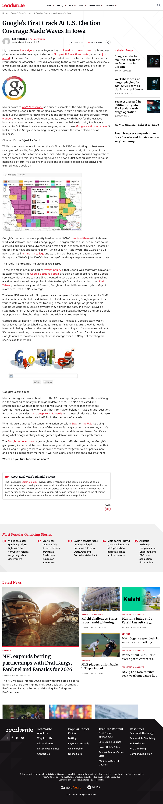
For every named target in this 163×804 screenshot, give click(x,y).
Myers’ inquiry (52, 270)
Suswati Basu (9, 675)
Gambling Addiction (141, 753)
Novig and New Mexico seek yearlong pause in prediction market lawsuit (141, 675)
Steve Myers (26, 50)
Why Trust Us (44, 738)
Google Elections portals (45, 273)
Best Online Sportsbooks (106, 734)
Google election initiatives (91, 126)
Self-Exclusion (137, 743)
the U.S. (87, 423)
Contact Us (43, 753)
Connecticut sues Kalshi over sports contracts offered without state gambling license (139, 660)
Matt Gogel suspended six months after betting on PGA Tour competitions (140, 642)
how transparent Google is (46, 413)
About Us (42, 733)
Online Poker (75, 748)
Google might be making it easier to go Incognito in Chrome (127, 61)
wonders (7, 118)
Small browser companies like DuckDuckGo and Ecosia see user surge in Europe (137, 137)
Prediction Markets (92, 615)
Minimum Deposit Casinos (109, 762)
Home (5, 13)
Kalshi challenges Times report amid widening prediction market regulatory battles (100, 624)
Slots (71, 5)
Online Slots (75, 753)
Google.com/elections (20, 441)
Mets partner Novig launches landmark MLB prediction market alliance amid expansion (118, 548)
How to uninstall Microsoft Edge (137, 124)
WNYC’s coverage (32, 107)
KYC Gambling (138, 748)
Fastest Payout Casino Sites (111, 754)
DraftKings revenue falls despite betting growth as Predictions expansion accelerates (51, 551)
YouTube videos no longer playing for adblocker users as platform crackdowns (129, 84)
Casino (48, 5)
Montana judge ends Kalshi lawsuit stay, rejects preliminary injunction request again (140, 624)
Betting (60, 5)
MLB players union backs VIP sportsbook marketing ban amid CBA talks (100, 670)
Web (108, 509)
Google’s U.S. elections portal (71, 54)
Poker (81, 5)
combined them (80, 238)
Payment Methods (78, 743)
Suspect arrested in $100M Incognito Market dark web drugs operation (128, 107)
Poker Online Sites (109, 747)
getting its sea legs (32, 253)
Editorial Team (45, 743)
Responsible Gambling (142, 738)
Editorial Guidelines (48, 748)
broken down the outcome (75, 50)
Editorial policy (29, 481)
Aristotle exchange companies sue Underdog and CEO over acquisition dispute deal (147, 551)
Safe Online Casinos (110, 741)
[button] (159, 5)
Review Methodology (142, 733)
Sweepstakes (94, 5)
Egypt (75, 423)
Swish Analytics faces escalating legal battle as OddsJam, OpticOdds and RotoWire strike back (86, 548)
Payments (110, 5)
